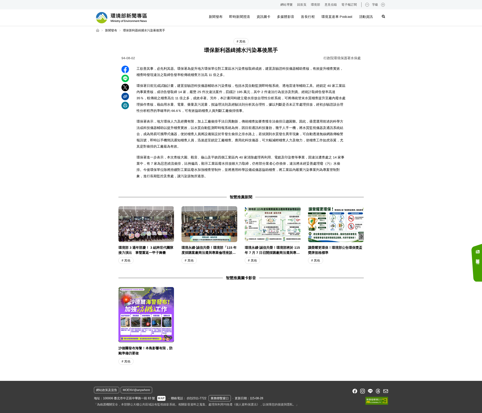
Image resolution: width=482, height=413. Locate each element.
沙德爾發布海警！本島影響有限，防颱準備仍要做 (145, 350)
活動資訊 (366, 17)
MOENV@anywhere (136, 390)
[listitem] (354, 391)
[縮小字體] (367, 5)
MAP (161, 398)
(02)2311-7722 (196, 398)
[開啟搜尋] (383, 16)
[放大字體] (383, 5)
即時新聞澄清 (239, 17)
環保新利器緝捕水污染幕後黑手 (144, 30)
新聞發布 (216, 17)
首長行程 (308, 17)
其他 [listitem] (242, 41)
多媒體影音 (285, 17)
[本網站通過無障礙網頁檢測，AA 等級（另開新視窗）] (376, 400)
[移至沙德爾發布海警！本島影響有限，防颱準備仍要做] (146, 315)
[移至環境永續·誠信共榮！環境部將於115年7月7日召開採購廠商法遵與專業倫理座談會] (272, 235)
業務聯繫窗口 (220, 398)
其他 (127, 260)
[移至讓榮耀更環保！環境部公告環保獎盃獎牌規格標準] (336, 235)
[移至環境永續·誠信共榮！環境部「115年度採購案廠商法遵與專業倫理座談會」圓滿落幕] (209, 235)
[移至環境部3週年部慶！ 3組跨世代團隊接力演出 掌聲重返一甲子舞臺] (146, 235)
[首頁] (98, 30)
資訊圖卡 (263, 17)
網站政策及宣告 (106, 390)
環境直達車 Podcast (336, 17)
